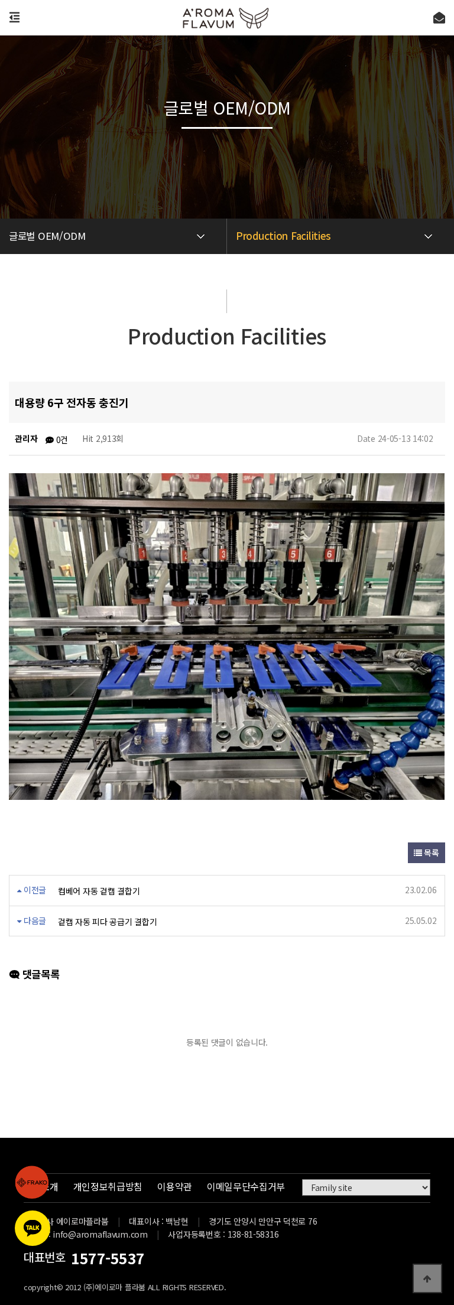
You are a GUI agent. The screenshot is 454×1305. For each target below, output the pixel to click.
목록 (430, 852)
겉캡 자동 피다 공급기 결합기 (107, 922)
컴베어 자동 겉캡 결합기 (99, 891)
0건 (61, 439)
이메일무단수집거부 (246, 1186)
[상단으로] (427, 1278)
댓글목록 (39, 973)
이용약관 (174, 1186)
